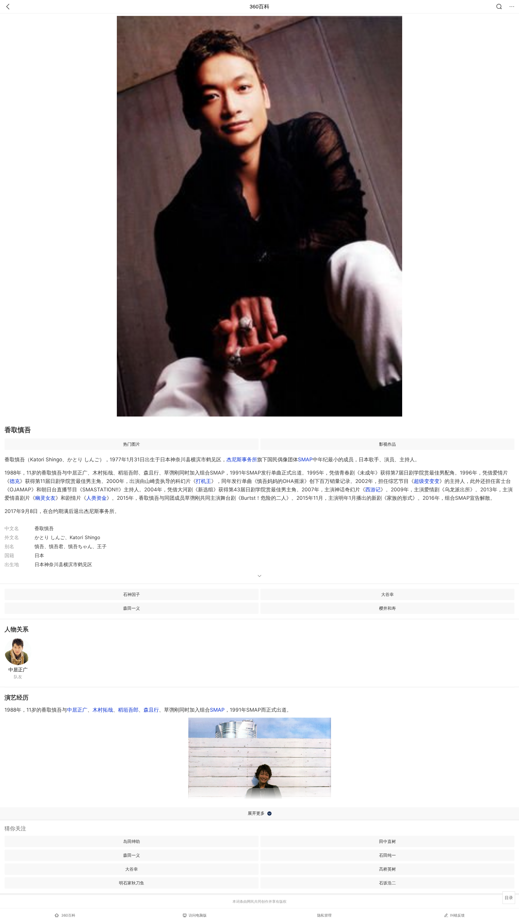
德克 (15, 481)
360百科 (259, 7)
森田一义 (131, 608)
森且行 (151, 710)
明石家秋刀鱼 (131, 882)
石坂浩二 (387, 882)
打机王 (203, 481)
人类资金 (96, 498)
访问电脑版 (198, 915)
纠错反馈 (457, 915)
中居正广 (18, 670)
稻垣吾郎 (128, 710)
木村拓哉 (103, 710)
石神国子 (131, 594)
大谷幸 (387, 594)
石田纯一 (387, 855)
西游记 (373, 490)
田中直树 (387, 841)
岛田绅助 (131, 841)
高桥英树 (387, 869)
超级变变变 (426, 481)
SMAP (305, 459)
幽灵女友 (45, 498)
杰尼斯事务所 (241, 459)
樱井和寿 (387, 608)
